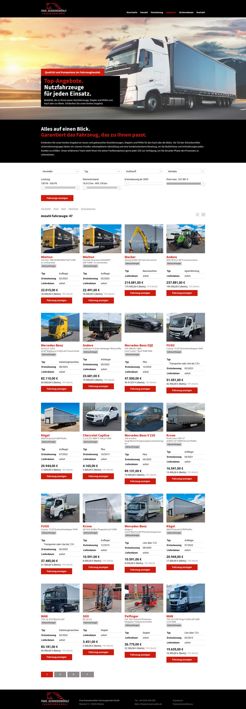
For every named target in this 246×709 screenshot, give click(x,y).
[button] (77, 171)
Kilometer (73, 208)
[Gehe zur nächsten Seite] (87, 674)
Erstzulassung (88, 208)
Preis (56, 208)
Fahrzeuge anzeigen (57, 198)
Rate (63, 208)
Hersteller (46, 208)
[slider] (43, 187)
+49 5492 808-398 (147, 700)
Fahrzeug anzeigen (56, 300)
